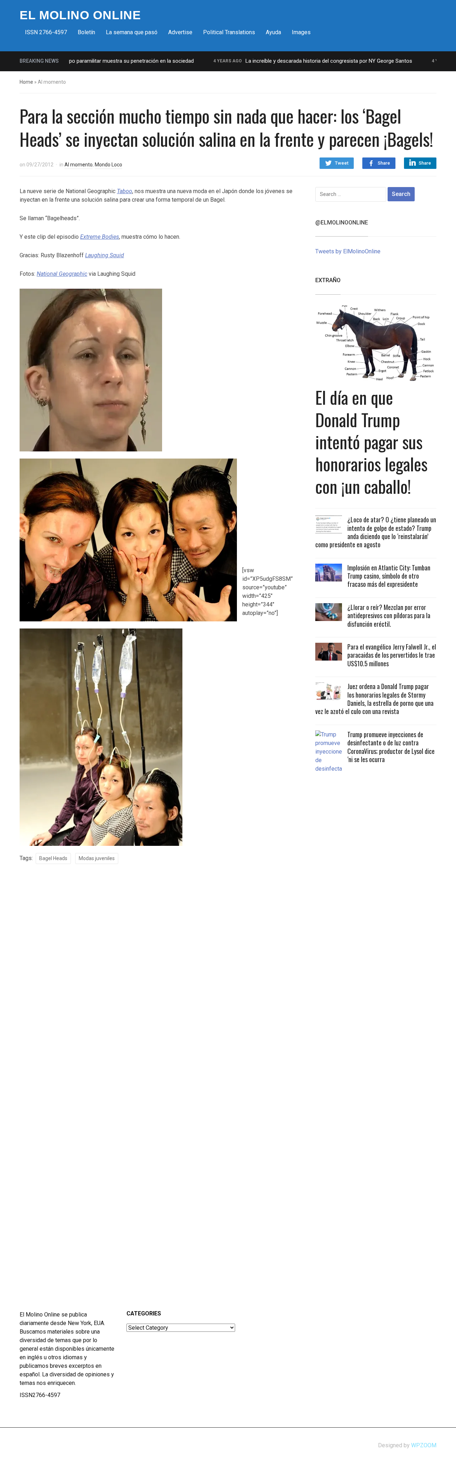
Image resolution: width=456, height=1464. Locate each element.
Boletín (86, 32)
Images (301, 32)
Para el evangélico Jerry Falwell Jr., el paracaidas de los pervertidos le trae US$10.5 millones (391, 655)
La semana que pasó (131, 32)
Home (26, 82)
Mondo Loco (108, 164)
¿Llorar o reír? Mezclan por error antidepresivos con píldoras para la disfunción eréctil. (388, 615)
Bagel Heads (53, 858)
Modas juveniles (97, 858)
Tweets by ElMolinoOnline (347, 251)
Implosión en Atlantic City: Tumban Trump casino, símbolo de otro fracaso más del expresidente (388, 576)
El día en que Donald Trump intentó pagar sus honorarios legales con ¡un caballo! (371, 441)
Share (384, 163)
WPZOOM (423, 1445)
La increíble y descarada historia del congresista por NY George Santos (304, 61)
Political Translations (229, 32)
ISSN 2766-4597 (46, 32)
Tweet (341, 163)
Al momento (78, 164)
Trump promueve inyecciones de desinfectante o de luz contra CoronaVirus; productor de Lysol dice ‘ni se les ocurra (391, 747)
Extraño (328, 280)
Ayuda (273, 32)
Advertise (180, 32)
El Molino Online (80, 15)
